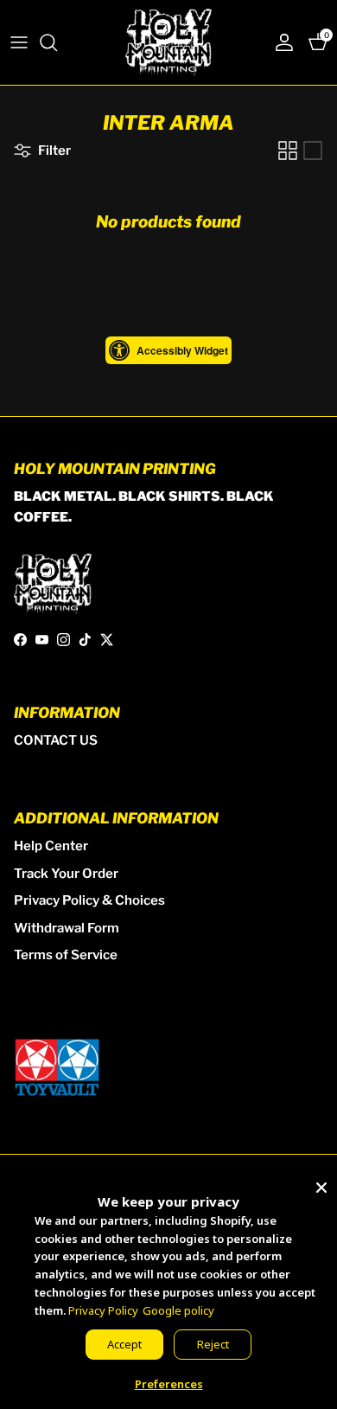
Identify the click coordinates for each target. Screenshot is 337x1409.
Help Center (51, 846)
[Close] (321, 1184)
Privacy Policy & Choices (89, 900)
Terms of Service (66, 955)
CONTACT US (56, 740)
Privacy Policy (103, 1310)
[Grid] (287, 150)
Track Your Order (66, 873)
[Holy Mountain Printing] (168, 42)
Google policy (178, 1310)
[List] (312, 150)
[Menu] (19, 42)
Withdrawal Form (66, 928)
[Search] (57, 42)
